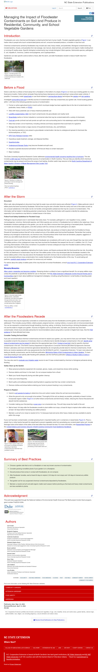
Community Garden (77, 577)
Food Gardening (46, 577)
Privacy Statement (15, 664)
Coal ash (12, 120)
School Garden (89, 577)
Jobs (59, 648)
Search (80, 8)
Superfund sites (14, 142)
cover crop (37, 404)
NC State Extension (17, 637)
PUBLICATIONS (12, 8)
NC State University (74, 654)
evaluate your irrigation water (28, 360)
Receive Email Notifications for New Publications (49, 620)
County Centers (77, 648)
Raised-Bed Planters (83, 424)
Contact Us (89, 648)
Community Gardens (13, 587)
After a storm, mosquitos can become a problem (20, 271)
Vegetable (67, 577)
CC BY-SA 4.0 (12, 187)
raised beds (28, 96)
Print (89, 8)
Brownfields (13, 117)
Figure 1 (84, 40)
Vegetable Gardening (34, 577)
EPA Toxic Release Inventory (19, 136)
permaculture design (55, 96)
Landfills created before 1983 (18, 114)
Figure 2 (64, 92)
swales (75, 96)
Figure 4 (30, 398)
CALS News (36, 648)
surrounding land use (19, 99)
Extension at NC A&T (48, 648)
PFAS (30, 107)
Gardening (10, 599)
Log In (54, 8)
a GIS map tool (15, 159)
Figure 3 (74, 204)
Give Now (67, 648)
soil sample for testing (22, 393)
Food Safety (23, 577)
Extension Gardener (13, 591)
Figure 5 (82, 420)
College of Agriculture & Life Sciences (17, 648)
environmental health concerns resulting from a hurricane (64, 156)
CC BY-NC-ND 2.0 (9, 307)
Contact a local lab (63, 343)
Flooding (55, 577)
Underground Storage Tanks (18, 145)
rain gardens (85, 96)
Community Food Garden (86, 580)
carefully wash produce (18, 259)
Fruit (61, 577)
